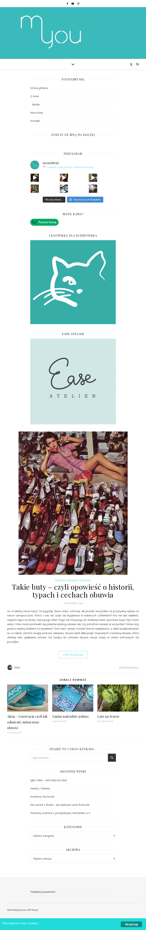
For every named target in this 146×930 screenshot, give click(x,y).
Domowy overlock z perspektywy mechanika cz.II (60, 813)
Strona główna (39, 88)
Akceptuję (131, 924)
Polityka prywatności (42, 891)
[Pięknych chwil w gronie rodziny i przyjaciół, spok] (35, 189)
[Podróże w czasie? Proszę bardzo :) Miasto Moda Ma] (93, 178)
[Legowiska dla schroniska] (73, 282)
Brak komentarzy (129, 667)
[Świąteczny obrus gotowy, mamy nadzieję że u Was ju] (93, 189)
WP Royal (33, 909)
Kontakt (35, 120)
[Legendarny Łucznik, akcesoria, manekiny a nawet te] (64, 178)
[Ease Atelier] (73, 222)
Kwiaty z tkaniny (40, 788)
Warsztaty (36, 112)
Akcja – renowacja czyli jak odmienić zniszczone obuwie (27, 722)
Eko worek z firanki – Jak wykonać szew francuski (59, 804)
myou (17, 667)
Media (36, 104)
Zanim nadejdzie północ (70, 716)
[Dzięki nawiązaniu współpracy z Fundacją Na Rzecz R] (64, 189)
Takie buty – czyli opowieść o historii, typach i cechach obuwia (73, 590)
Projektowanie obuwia (73, 580)
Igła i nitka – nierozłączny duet (48, 780)
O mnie (34, 96)
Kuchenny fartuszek (42, 796)
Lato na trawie (108, 716)
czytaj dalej (73, 654)
